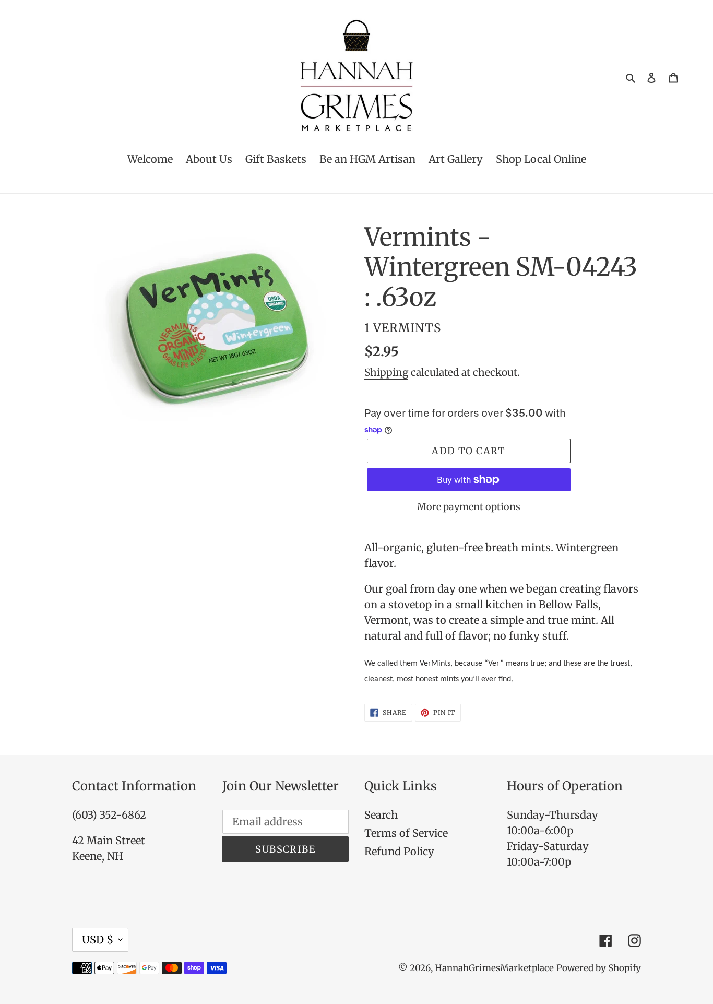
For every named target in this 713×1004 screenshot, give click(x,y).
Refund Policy (399, 851)
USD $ (97, 939)
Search (381, 814)
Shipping (386, 372)
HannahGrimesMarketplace (494, 968)
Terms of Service (406, 833)
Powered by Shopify (598, 968)
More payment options (468, 507)
